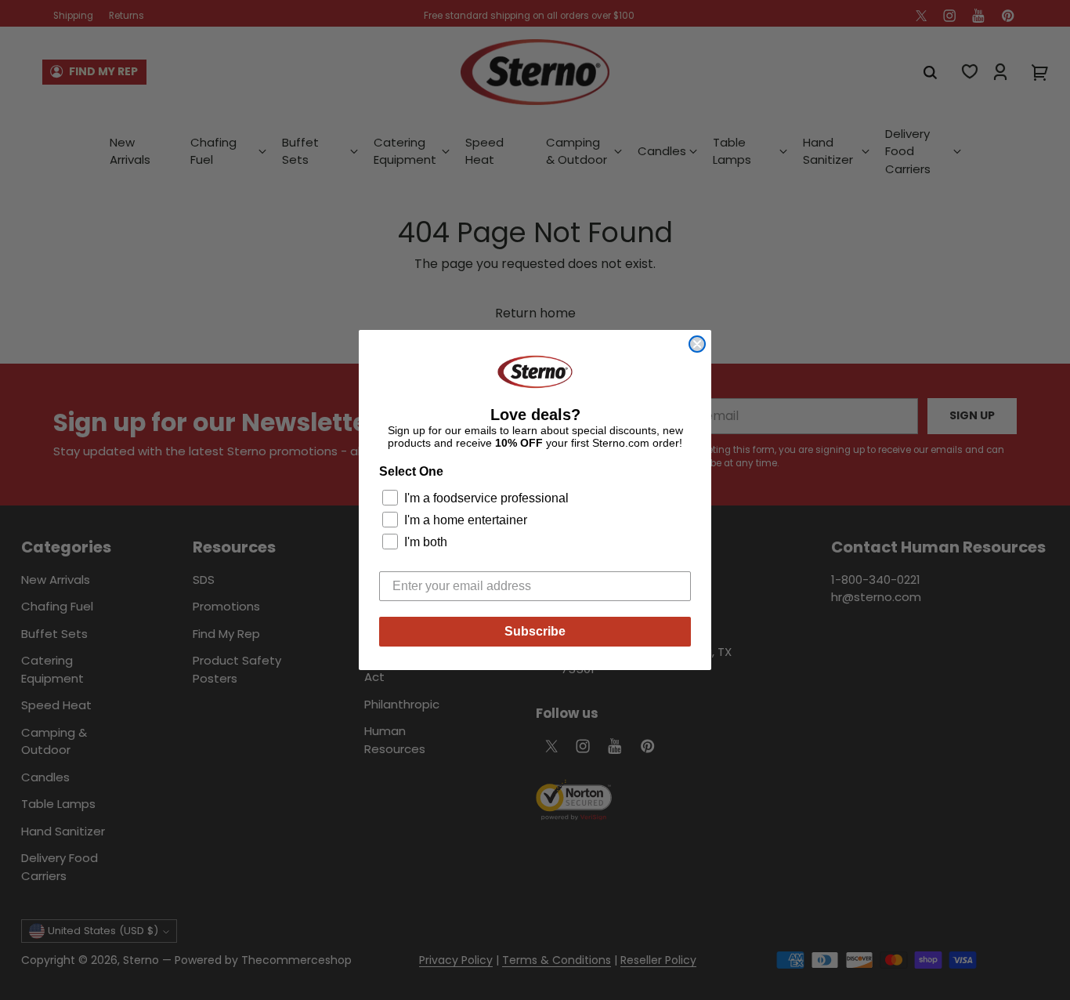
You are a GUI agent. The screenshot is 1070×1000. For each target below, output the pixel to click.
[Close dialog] (697, 344)
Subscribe (535, 631)
